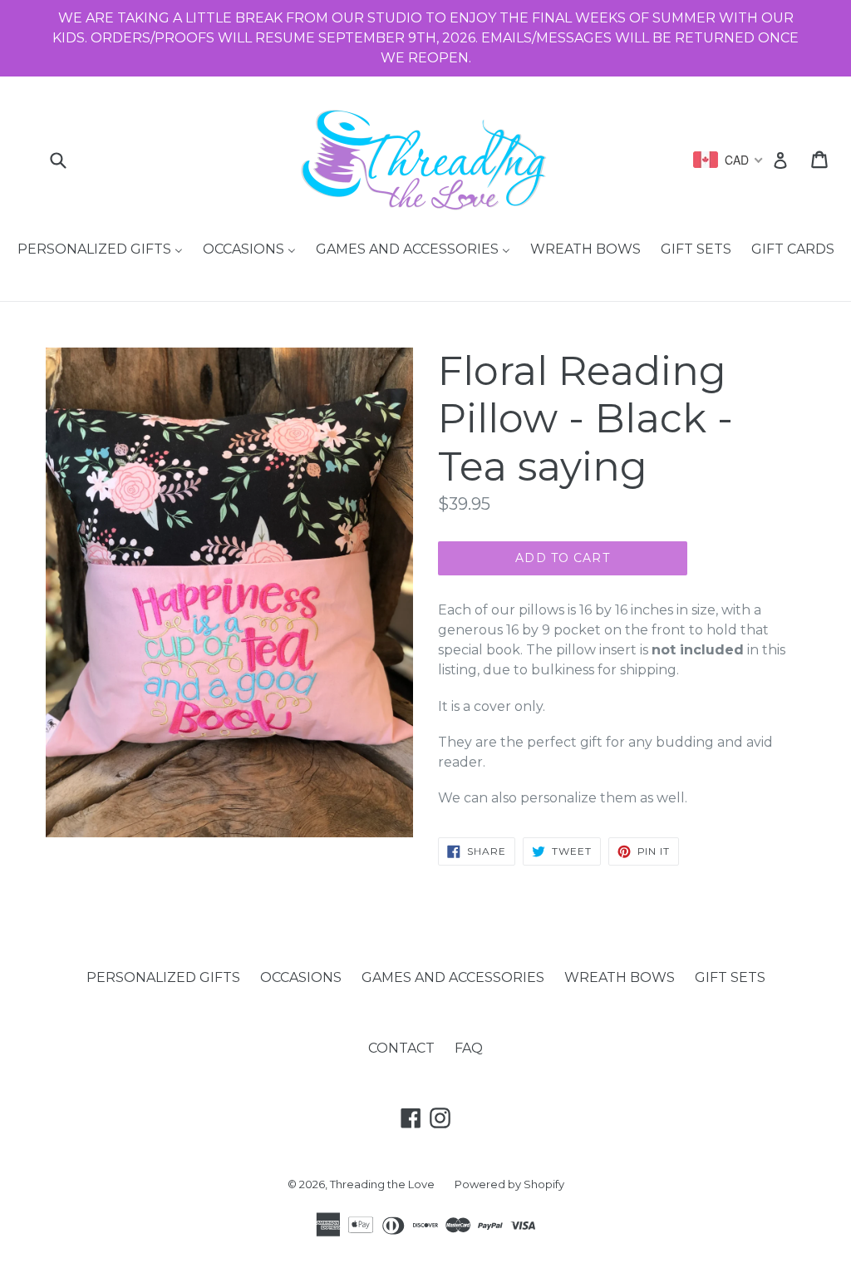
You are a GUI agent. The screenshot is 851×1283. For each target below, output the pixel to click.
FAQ (469, 1048)
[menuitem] (100, 250)
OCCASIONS (301, 977)
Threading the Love (382, 1184)
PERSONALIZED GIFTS (163, 977)
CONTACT (401, 1048)
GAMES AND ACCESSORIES (453, 977)
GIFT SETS (730, 977)
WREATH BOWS (619, 977)
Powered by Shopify (509, 1184)
